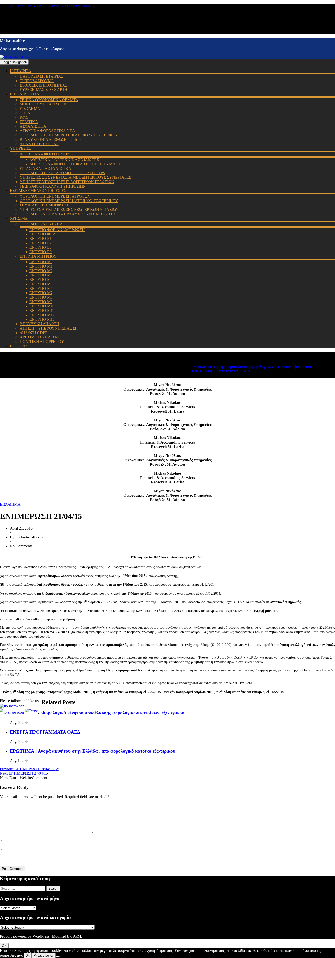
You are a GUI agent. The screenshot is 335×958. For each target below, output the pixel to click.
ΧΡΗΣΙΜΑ (19, 218)
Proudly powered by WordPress (24, 936)
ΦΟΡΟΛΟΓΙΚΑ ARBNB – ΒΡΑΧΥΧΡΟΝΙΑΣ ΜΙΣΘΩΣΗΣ (68, 214)
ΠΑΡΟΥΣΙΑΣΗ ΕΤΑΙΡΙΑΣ (41, 76)
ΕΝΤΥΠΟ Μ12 (41, 315)
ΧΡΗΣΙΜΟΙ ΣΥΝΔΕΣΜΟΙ (41, 337)
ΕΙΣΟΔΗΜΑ (30, 108)
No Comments (21, 546)
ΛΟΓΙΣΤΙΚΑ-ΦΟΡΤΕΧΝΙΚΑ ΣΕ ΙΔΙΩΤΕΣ (64, 160)
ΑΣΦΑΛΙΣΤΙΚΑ (33, 126)
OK (4, 946)
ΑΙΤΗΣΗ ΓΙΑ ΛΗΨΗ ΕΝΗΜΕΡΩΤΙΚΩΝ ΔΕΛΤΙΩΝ (52, 6)
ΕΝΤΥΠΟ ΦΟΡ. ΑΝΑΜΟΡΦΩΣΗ (57, 230)
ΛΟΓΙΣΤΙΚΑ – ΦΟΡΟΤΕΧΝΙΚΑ (46, 154)
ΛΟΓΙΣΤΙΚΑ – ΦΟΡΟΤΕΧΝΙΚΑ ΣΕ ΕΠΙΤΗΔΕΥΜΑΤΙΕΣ (76, 164)
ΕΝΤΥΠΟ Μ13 (41, 319)
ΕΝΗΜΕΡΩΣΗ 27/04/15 (24, 773)
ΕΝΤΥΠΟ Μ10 (41, 306)
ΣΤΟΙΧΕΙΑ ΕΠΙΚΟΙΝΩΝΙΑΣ (43, 85)
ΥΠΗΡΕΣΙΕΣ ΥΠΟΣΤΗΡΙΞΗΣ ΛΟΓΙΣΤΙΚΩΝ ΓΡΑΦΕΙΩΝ (67, 182)
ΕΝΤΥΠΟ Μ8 (40, 297)
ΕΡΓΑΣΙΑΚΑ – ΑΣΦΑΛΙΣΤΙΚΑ (45, 168)
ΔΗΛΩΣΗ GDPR (34, 333)
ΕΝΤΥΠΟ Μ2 (40, 271)
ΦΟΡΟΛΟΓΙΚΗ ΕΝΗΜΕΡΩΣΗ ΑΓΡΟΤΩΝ (55, 196)
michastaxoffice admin (32, 537)
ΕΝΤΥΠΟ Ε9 (40, 252)
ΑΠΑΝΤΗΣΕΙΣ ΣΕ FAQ (39, 144)
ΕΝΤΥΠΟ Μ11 (41, 310)
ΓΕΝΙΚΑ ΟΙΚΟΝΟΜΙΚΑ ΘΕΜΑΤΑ (49, 100)
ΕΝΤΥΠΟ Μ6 (40, 288)
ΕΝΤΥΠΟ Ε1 (40, 238)
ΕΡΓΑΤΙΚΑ (29, 122)
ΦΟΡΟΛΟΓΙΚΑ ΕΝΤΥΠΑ (41, 224)
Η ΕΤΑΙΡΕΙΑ (20, 71)
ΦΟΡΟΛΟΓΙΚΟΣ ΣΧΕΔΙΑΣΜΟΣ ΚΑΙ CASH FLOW (62, 173)
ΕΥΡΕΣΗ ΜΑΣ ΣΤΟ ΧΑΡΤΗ (43, 89)
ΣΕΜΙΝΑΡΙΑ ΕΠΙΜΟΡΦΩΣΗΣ (45, 205)
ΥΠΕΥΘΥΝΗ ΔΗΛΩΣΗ (39, 324)
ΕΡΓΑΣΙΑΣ (19, 346)
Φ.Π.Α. (25, 113)
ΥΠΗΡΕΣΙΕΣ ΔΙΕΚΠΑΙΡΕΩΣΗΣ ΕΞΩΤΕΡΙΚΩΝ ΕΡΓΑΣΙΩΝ (69, 209)
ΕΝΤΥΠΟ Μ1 (40, 266)
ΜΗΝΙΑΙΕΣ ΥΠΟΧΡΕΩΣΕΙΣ (43, 104)
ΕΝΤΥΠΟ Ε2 (40, 243)
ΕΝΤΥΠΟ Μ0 (40, 262)
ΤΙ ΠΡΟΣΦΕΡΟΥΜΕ (37, 81)
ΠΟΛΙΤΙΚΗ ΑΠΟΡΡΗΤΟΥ (42, 341)
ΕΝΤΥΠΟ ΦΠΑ (42, 234)
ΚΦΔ (24, 117)
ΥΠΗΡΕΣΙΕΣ (20, 148)
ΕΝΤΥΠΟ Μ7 (40, 293)
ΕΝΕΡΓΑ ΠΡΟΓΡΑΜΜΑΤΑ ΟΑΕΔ (209, 371)
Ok (28, 955)
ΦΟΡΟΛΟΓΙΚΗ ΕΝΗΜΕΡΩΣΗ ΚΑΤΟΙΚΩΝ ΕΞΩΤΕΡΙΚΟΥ (69, 135)
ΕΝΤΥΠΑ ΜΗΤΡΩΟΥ (38, 256)
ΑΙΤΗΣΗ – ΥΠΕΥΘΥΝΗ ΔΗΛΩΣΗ (49, 328)
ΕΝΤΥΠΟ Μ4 (40, 279)
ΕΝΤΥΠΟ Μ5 (40, 284)
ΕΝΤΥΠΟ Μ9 (40, 302)
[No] (58, 956)
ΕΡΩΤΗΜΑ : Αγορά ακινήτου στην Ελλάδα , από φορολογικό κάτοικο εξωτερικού (92, 751)
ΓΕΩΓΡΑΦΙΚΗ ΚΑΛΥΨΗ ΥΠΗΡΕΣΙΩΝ (53, 186)
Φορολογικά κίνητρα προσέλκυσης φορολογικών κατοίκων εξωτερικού (240, 366)
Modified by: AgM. (67, 936)
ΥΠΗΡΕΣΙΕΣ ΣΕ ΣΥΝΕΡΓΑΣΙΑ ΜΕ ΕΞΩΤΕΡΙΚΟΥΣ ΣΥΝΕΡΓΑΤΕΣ (75, 177)
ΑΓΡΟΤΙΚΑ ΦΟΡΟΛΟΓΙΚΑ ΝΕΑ (47, 131)
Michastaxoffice (12, 40)
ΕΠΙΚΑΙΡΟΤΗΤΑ (24, 94)
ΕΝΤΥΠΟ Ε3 (40, 247)
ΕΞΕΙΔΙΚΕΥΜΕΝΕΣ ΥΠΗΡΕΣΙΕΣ (38, 191)
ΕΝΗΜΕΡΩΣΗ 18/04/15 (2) (29, 769)
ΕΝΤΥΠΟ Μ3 (40, 275)
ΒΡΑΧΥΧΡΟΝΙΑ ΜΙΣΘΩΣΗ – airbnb (50, 139)
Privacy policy (44, 955)
